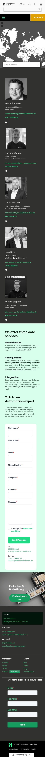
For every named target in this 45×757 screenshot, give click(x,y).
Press (26, 665)
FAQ (25, 662)
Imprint (34, 749)
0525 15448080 (8, 631)
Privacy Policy (24, 749)
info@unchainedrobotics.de (13, 646)
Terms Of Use (13, 749)
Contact (38, 17)
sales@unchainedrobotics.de (16, 621)
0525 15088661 (10, 618)
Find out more (19, 596)
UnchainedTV (29, 672)
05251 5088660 (8, 643)
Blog (25, 668)
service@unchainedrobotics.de (15, 634)
